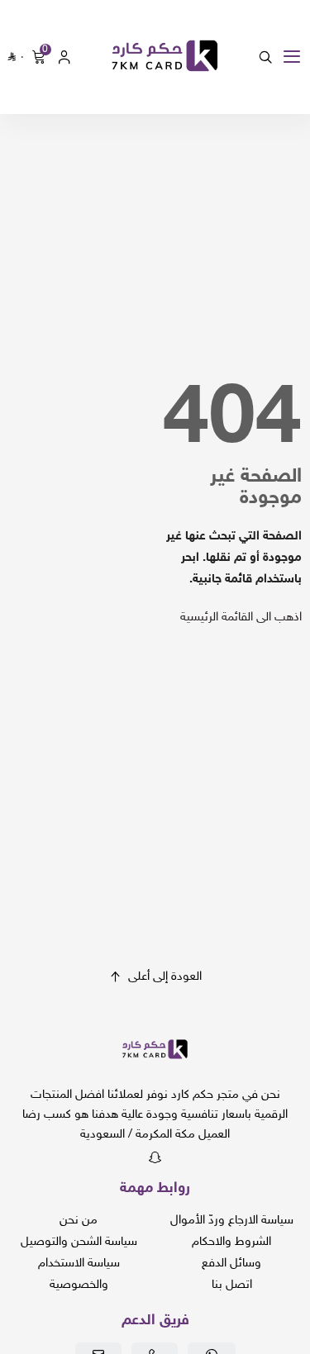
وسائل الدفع (231, 1264)
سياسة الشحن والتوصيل (79, 1242)
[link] (155, 1053)
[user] (64, 57)
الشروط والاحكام (231, 1242)
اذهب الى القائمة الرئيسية (241, 617)
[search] (265, 57)
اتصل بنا (232, 1285)
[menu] (292, 57)
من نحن (79, 1221)
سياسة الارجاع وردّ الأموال (231, 1221)
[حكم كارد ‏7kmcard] (165, 57)
